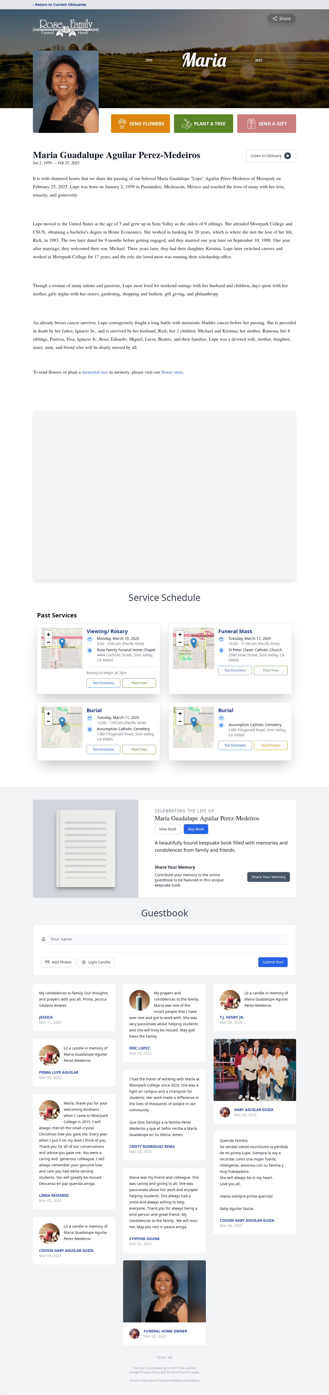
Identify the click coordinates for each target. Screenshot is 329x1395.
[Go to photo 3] (258, 1098)
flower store (172, 372)
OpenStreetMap (170, 1380)
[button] (62, 643)
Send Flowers (270, 745)
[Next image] (291, 1070)
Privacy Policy (150, 1372)
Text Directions (103, 683)
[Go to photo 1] (251, 1098)
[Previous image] (219, 1070)
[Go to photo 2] (255, 1098)
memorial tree (95, 372)
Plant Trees (139, 683)
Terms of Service (178, 1372)
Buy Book (196, 828)
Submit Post (273, 962)
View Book (167, 828)
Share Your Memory (269, 876)
